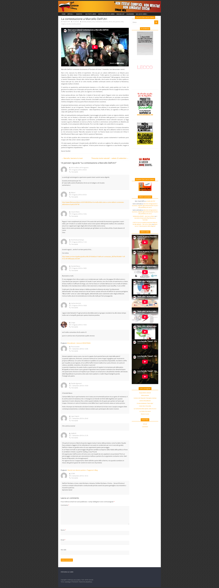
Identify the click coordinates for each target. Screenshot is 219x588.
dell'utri (110, 21)
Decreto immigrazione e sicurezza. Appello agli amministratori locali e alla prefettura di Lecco (145, 205)
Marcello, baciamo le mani (72, 158)
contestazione (98, 21)
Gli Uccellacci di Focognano (80, 168)
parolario (78, 24)
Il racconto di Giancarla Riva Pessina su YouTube (145, 218)
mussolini (73, 24)
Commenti (145, 426)
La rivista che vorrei (145, 411)
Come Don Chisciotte (145, 406)
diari (114, 21)
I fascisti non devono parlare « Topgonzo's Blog (82, 470)
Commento (65, 505)
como (93, 21)
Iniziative (79, 14)
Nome (63, 530)
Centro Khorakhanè (145, 401)
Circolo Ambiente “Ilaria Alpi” (145, 403)
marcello (68, 24)
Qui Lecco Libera (141, 14)
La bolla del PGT (150, 201)
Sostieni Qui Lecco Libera (106, 14)
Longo (73, 322)
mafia (122, 21)
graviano (118, 21)
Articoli (70, 14)
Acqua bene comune (145, 393)
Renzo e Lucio (145, 414)
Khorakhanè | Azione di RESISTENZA (79, 343)
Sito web (63, 550)
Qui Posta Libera (90, 14)
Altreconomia (145, 395)
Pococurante (75, 347)
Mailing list (120, 14)
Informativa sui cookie (67, 572)
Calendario (130, 14)
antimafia (84, 21)
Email (63, 540)
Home (63, 14)
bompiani (89, 21)
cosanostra (105, 21)
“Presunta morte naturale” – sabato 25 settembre (109, 158)
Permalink (74, 172)
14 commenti (75, 21)
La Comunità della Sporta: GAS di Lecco (145, 408)
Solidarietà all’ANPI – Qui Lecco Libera (143, 216)
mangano (63, 24)
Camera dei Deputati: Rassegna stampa (145, 398)
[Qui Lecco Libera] (109, 2)
